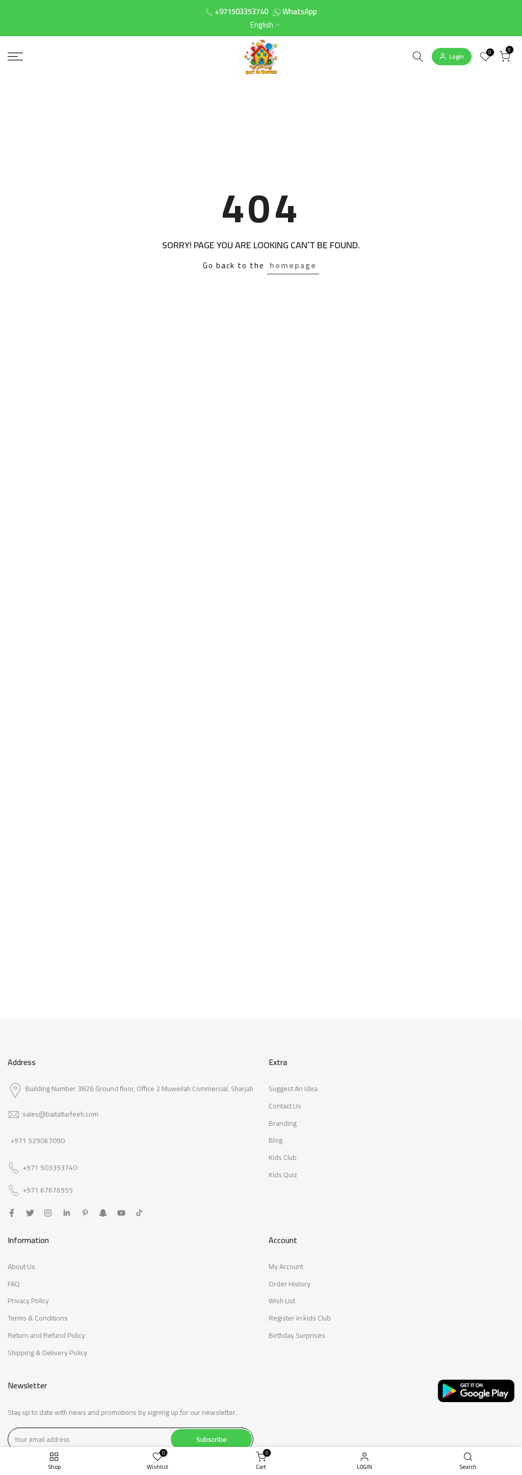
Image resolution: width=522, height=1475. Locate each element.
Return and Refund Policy (46, 1335)
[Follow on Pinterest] (85, 1213)
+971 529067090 (37, 1140)
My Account (286, 1266)
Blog (275, 1140)
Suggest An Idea (293, 1088)
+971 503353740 (49, 1168)
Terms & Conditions (38, 1318)
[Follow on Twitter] (30, 1213)
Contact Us (285, 1105)
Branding (283, 1123)
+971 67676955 (47, 1190)
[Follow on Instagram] (47, 1213)
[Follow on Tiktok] (139, 1213)
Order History (289, 1283)
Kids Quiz (283, 1174)
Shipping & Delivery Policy (47, 1352)
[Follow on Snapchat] (103, 1213)
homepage (293, 265)
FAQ (14, 1283)
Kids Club (283, 1157)
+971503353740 (241, 11)
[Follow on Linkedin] (66, 1213)
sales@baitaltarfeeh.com (60, 1114)
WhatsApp (299, 11)
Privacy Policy (28, 1300)
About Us (21, 1266)
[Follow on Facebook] (12, 1213)
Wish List (282, 1300)
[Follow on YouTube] (121, 1213)
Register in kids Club (300, 1318)
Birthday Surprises (297, 1335)
